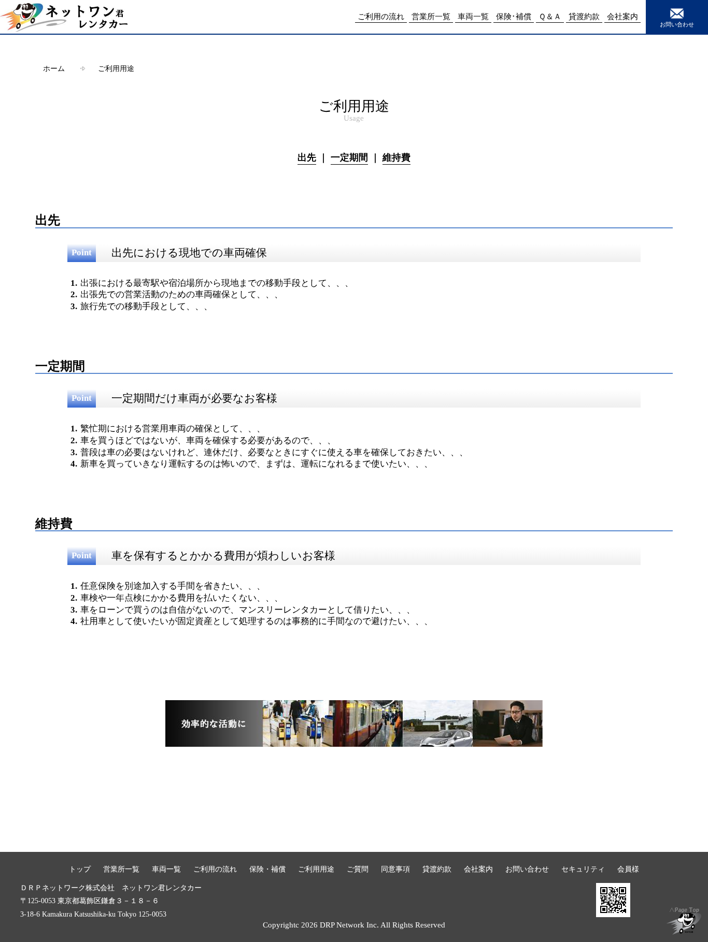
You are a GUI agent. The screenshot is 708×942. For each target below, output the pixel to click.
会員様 (628, 869)
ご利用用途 (116, 68)
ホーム (54, 68)
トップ (80, 869)
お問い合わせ (677, 24)
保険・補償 (267, 869)
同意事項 (395, 869)
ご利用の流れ (215, 869)
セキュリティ (583, 869)
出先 (307, 157)
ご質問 (358, 869)
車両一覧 (166, 869)
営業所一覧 (121, 869)
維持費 (396, 157)
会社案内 (478, 869)
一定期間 (349, 157)
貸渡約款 (436, 869)
